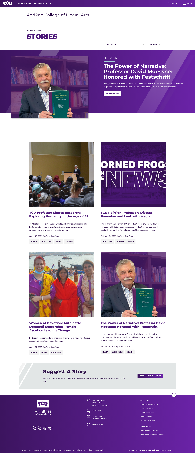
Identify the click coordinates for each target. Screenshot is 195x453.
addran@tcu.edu (97, 424)
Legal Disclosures (79, 450)
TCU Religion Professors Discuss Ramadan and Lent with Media (127, 214)
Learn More (112, 93)
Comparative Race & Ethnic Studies (152, 434)
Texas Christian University (150, 450)
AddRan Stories (46, 241)
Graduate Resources (147, 413)
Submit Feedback (146, 417)
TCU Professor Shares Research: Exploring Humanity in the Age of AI (58, 214)
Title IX (68, 450)
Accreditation (99, 450)
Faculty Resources (146, 408)
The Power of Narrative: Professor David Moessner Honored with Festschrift (133, 325)
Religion (58, 241)
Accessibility (37, 450)
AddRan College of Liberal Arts (58, 14)
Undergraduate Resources (149, 404)
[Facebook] (35, 428)
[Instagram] (45, 428)
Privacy (90, 450)
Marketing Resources (147, 421)
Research (34, 241)
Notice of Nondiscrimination (53, 450)
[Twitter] (40, 428)
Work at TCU (26, 450)
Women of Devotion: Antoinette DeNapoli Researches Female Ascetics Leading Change (55, 326)
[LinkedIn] (50, 428)
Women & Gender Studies (149, 430)
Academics (69, 241)
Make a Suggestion (150, 376)
